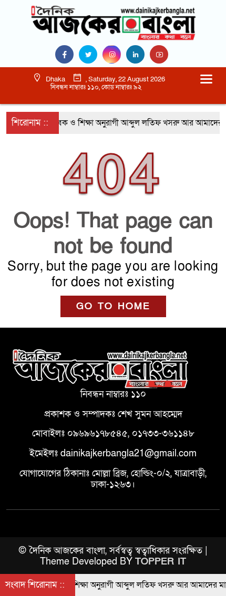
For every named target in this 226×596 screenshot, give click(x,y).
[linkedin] (138, 55)
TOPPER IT (160, 562)
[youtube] (160, 55)
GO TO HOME (113, 306)
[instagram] (114, 55)
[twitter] (90, 55)
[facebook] (67, 55)
